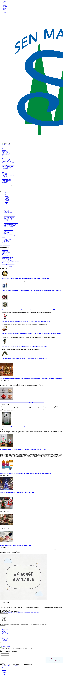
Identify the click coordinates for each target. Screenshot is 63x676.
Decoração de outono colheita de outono (12, 221)
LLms (9, 665)
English (6, 192)
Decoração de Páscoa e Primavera (11, 223)
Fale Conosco (5, 183)
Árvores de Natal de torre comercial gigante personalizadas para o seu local (17, 492)
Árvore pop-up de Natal (9, 214)
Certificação (6, 232)
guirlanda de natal (7, 213)
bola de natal (6, 241)
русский (7, 199)
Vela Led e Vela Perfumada (9, 225)
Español (6, 198)
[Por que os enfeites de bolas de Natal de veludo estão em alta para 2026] (6, 542)
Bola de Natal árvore (8, 218)
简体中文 (7, 200)
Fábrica (5, 228)
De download (5, 181)
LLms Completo (14, 665)
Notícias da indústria (8, 239)
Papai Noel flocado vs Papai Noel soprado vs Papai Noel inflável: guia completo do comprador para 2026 (23, 449)
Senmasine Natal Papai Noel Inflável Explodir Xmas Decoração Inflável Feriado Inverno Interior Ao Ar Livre (26, 321)
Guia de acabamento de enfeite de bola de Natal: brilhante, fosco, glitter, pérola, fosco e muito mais (22, 402)
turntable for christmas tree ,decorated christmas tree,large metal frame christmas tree (22, 612)
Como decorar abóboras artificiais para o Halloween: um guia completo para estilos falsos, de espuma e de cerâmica (25, 473)
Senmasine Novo (5, 635)
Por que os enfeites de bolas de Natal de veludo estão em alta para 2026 (15, 545)
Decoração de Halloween (9, 220)
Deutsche (7, 194)
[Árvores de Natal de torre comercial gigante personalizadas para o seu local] (6, 490)
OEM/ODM (4, 174)
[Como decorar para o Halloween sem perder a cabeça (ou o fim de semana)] (6, 424)
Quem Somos (5, 168)
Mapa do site (3, 665)
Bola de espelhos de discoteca (10, 224)
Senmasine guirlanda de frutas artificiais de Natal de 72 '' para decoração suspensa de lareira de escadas (25, 358)
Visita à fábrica (5, 638)
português (7, 197)
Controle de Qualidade (6, 632)
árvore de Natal (7, 211)
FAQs (5, 231)
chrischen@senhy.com (7, 144)
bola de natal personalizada (9, 235)
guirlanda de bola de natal (9, 216)
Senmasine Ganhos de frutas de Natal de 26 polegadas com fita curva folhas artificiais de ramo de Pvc (24, 346)
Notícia (3, 177)
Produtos (4, 150)
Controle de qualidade (8, 230)
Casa (3, 148)
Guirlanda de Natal (8, 212)
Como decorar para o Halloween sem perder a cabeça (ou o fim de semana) (16, 426)
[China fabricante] (5, 299)
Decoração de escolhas (8, 226)
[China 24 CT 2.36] (5, 288)
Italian (6, 196)
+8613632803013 (4, 645)
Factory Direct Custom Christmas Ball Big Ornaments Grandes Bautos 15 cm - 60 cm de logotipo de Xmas (25, 278)
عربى (6, 204)
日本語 (6, 203)
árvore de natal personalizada (10, 234)
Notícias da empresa (8, 238)
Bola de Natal (7, 210)
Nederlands (7, 205)
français (6, 193)
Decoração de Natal (8, 219)
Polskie (6, 202)
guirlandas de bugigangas (9, 217)
